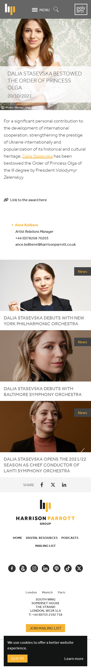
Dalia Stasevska (37, 156)
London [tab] (31, 592)
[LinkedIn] (64, 485)
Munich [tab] (47, 592)
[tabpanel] (45, 606)
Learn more (74, 658)
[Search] (56, 10)
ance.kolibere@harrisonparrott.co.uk (45, 244)
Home (17, 538)
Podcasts (69, 538)
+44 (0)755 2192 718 (47, 614)
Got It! (17, 658)
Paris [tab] (61, 592)
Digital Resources (42, 538)
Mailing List (45, 546)
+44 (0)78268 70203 (32, 238)
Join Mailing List (45, 628)
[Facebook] (42, 485)
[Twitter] (53, 485)
